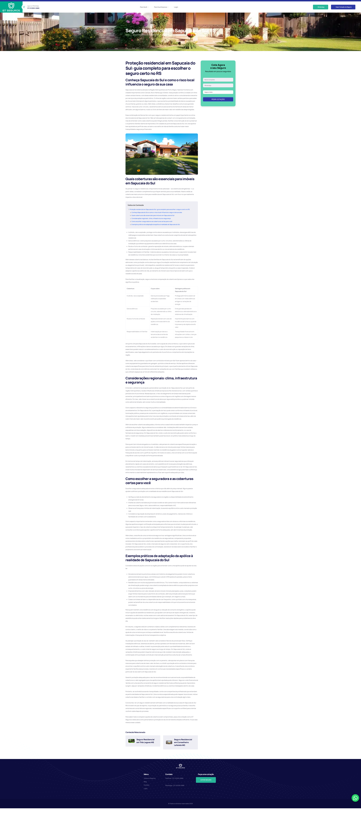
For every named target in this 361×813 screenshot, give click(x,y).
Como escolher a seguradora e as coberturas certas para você (152, 221)
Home (128, 35)
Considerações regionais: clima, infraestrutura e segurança (151, 218)
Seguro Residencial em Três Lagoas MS (146, 741)
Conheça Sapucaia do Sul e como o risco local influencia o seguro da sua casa (157, 212)
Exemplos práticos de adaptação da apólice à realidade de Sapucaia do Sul (156, 224)
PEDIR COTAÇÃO (218, 99)
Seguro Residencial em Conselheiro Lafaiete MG (183, 742)
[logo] (11, 7)
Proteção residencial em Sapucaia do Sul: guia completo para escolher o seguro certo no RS (160, 209)
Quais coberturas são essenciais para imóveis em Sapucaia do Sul (153, 215)
